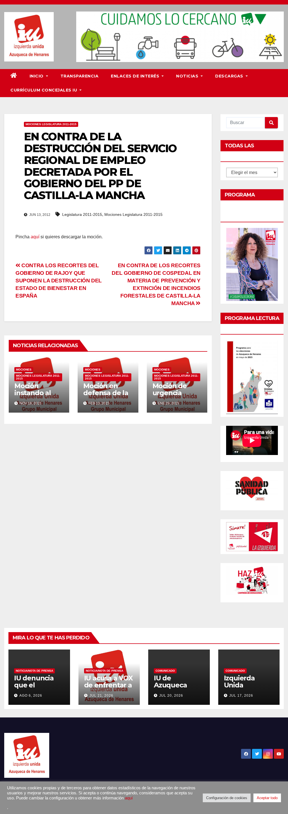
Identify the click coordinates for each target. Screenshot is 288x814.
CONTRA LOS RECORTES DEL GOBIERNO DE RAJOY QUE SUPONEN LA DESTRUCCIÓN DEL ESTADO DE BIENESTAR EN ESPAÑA (58, 280)
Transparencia (79, 76)
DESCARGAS (229, 76)
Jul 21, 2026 (101, 696)
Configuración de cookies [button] (226, 798)
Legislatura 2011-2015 (82, 214)
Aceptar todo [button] (267, 798)
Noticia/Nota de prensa (34, 670)
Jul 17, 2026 (241, 696)
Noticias (188, 76)
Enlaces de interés (136, 76)
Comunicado (165, 670)
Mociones (24, 369)
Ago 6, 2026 (30, 696)
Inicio (37, 76)
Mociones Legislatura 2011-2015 (51, 124)
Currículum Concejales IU (44, 90)
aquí (35, 236)
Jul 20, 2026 (171, 696)
